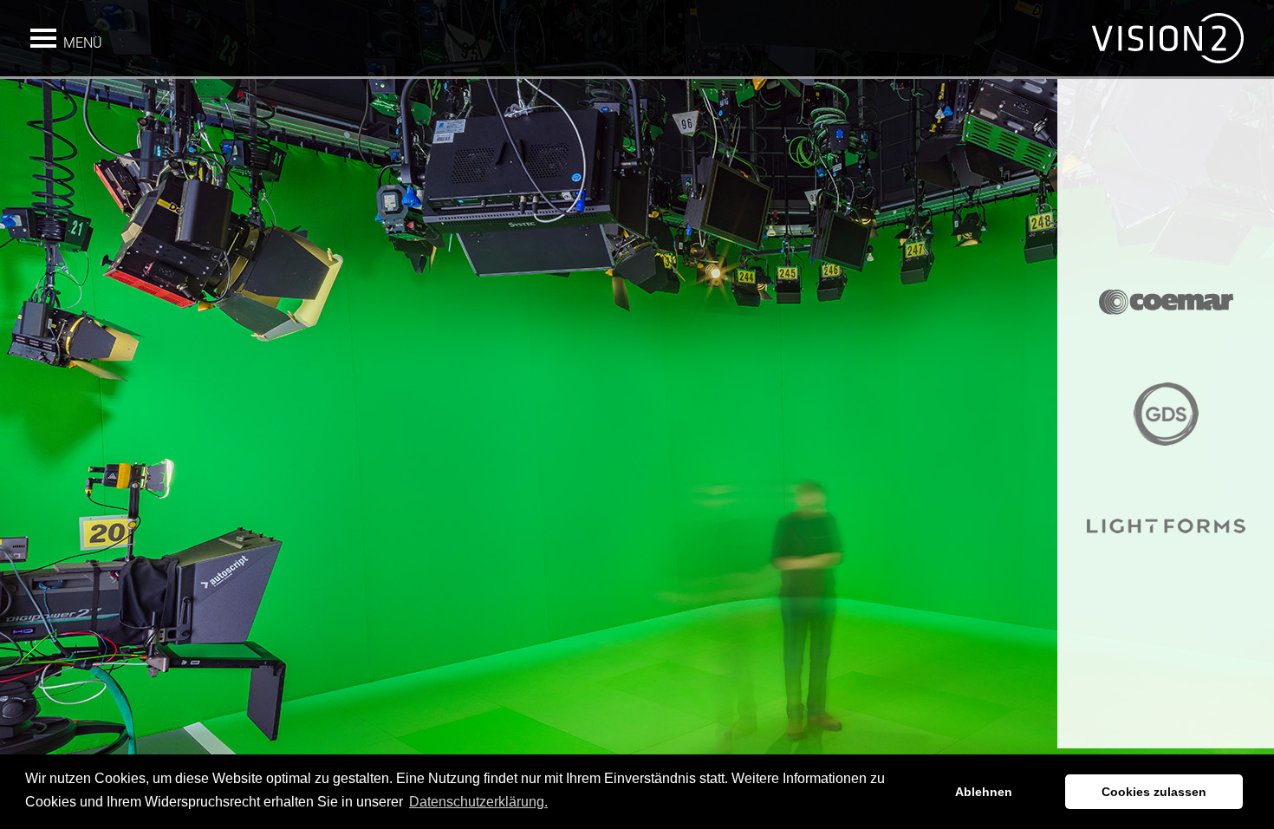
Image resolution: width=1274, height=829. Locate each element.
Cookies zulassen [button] (1154, 792)
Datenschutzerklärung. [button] (478, 801)
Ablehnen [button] (983, 792)
